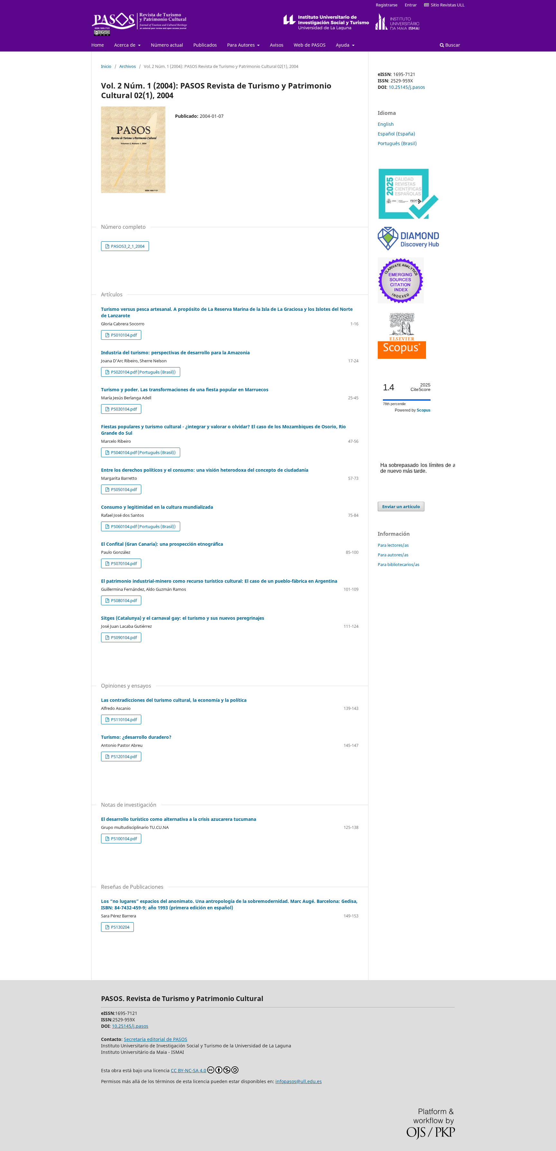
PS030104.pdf (123, 409)
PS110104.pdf (123, 719)
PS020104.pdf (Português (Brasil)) (143, 372)
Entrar (411, 5)
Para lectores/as (393, 545)
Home (97, 45)
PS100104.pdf (123, 838)
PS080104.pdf (123, 600)
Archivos (127, 66)
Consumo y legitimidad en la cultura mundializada (157, 507)
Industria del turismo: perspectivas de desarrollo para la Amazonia (175, 352)
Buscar (452, 45)
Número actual (167, 45)
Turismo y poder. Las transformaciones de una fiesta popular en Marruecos (184, 389)
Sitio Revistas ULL (447, 5)
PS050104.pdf (123, 489)
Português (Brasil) (397, 143)
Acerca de (125, 45)
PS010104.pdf (123, 335)
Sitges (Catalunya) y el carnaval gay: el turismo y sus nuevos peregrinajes (182, 618)
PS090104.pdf (123, 637)
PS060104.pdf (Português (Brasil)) (143, 526)
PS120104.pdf (123, 756)
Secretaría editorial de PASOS (155, 1039)
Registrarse (386, 5)
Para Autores (241, 45)
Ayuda (343, 45)
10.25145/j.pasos (407, 87)
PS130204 (119, 927)
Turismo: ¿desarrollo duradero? (136, 737)
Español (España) (396, 134)
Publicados (205, 45)
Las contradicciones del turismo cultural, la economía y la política (173, 700)
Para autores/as (393, 555)
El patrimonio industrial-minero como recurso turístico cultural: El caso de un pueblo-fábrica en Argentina (219, 581)
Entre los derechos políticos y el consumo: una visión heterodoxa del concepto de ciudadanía (204, 470)
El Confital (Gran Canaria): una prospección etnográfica (162, 544)
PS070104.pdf (123, 563)
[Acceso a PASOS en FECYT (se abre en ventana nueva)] (408, 218)
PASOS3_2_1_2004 (127, 246)
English (386, 124)
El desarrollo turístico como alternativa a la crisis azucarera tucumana (178, 819)
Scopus (424, 410)
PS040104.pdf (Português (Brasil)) (143, 452)
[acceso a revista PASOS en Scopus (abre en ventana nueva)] (402, 357)
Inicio (106, 66)
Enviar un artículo (401, 506)
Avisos (276, 45)
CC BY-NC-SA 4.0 (188, 1070)
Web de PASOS (310, 45)
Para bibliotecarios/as (398, 564)
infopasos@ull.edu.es (298, 1081)
